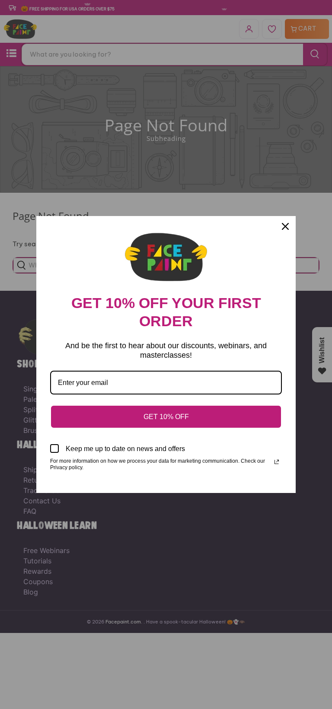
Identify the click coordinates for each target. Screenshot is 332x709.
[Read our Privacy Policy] (276, 462)
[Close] (285, 226)
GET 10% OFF (166, 416)
